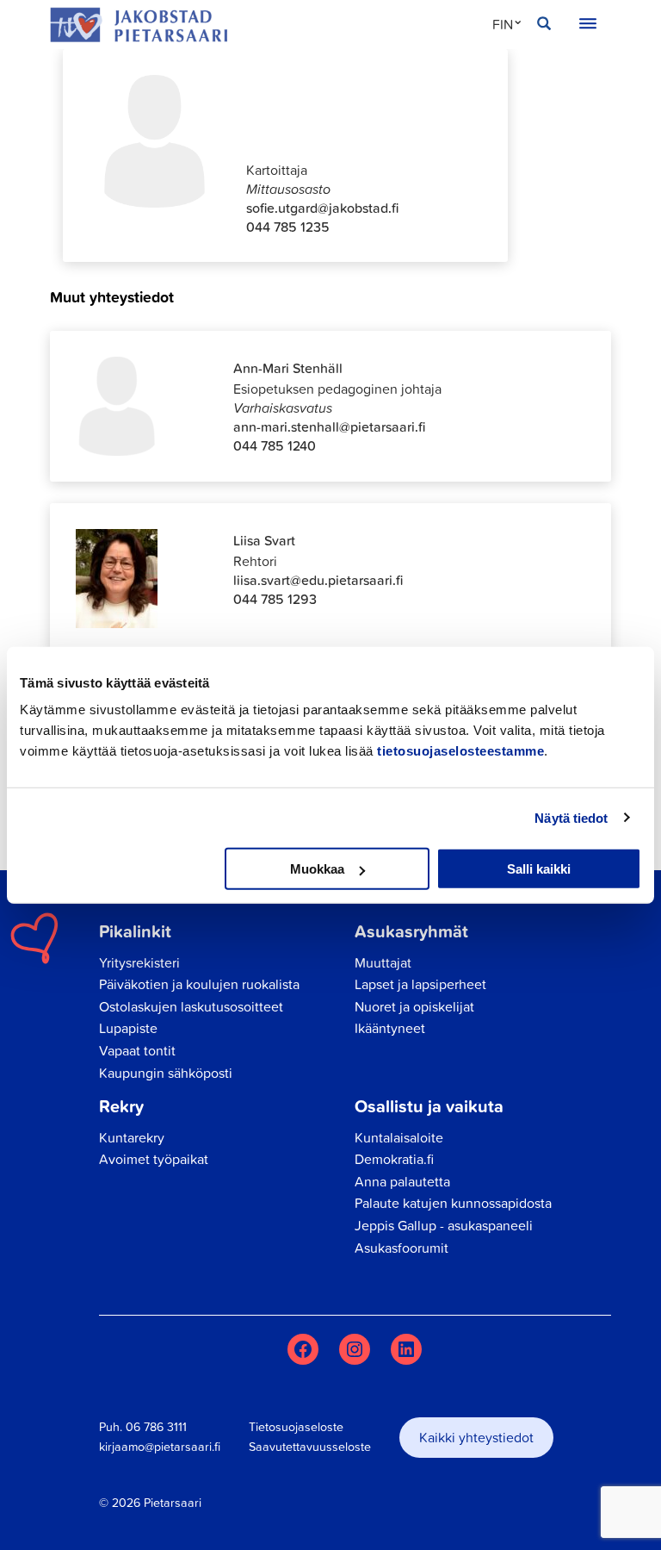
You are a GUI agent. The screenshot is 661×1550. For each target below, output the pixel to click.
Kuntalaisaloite (399, 1137)
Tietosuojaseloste (296, 1426)
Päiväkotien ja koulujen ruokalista (199, 983)
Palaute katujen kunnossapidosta (453, 1202)
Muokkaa (317, 869)
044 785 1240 (274, 445)
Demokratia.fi (394, 1158)
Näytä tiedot (571, 817)
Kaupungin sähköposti (165, 1072)
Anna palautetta (402, 1181)
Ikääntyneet (390, 1027)
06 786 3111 (156, 1426)
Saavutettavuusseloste (310, 1446)
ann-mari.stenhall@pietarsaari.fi (329, 426)
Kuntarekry (131, 1137)
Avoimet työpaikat (153, 1158)
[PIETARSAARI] (138, 24)
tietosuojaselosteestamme (460, 751)
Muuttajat (383, 962)
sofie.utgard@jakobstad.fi (322, 207)
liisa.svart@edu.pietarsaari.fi (318, 579)
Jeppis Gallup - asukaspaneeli (444, 1225)
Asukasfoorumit (401, 1247)
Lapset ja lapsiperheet (420, 983)
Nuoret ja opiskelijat (414, 1006)
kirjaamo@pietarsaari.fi (159, 1446)
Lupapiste (128, 1027)
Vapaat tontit (137, 1050)
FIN (502, 24)
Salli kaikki (539, 869)
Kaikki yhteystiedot (476, 1437)
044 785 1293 (275, 598)
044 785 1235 (288, 226)
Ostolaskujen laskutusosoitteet (191, 1006)
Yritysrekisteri (139, 962)
